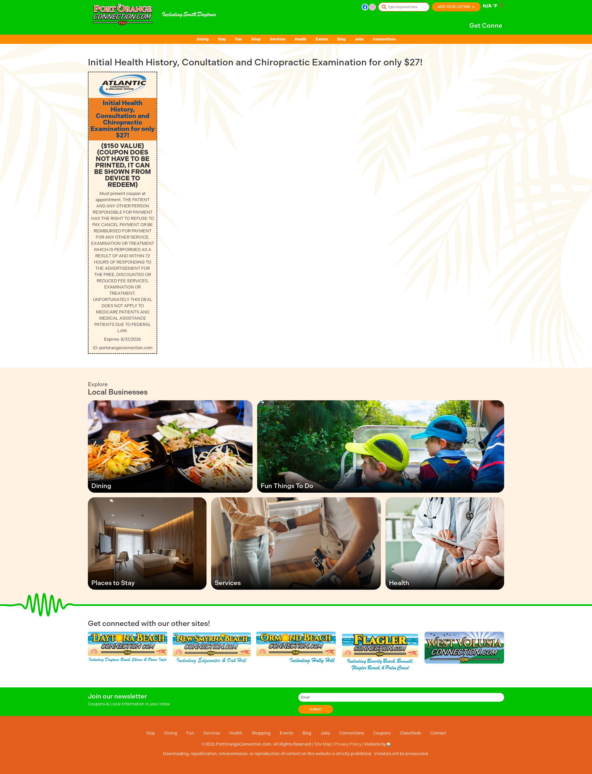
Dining (203, 39)
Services (277, 39)
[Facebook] (365, 7)
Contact (438, 733)
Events (322, 39)
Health (300, 39)
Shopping (261, 733)
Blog (341, 39)
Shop (256, 39)
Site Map (322, 744)
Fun (238, 39)
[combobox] (404, 7)
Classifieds (410, 733)
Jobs (359, 39)
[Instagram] (372, 7)
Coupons (382, 733)
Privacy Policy (347, 744)
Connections (384, 39)
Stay (222, 39)
